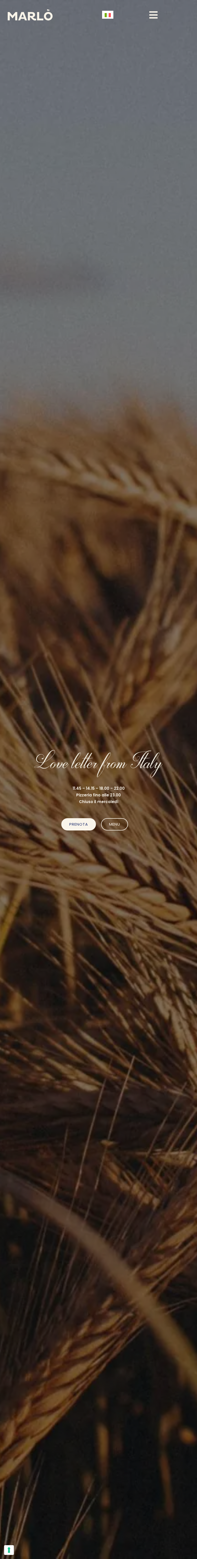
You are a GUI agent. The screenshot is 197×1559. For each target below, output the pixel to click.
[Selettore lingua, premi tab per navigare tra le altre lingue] (107, 15)
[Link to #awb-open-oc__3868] (153, 15)
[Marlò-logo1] (30, 11)
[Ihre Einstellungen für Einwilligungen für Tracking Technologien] (9, 1550)
